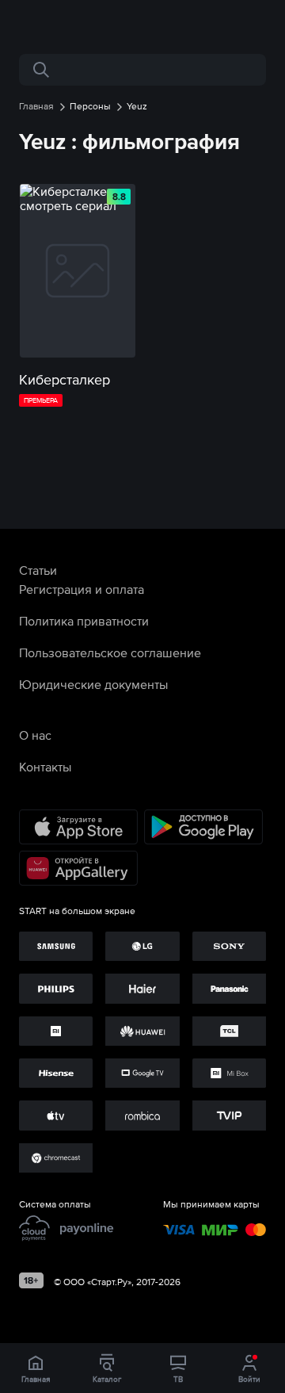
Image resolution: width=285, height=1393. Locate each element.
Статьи (38, 570)
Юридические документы (93, 684)
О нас (35, 735)
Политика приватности (84, 621)
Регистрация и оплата (81, 589)
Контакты (45, 767)
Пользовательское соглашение (110, 652)
